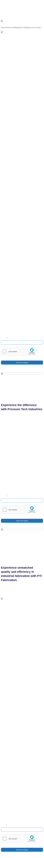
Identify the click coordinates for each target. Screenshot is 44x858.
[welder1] (9, 32)
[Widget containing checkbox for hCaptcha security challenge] (18, 351)
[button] (22, 24)
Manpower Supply (21, 27)
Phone (4, 338)
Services (10, 27)
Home (3, 27)
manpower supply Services (23, 225)
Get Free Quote (22, 362)
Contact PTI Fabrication (11, 314)
